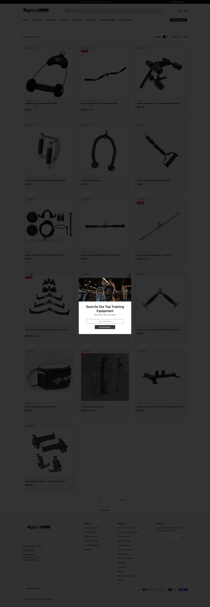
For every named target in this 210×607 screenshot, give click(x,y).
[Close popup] (129, 275)
